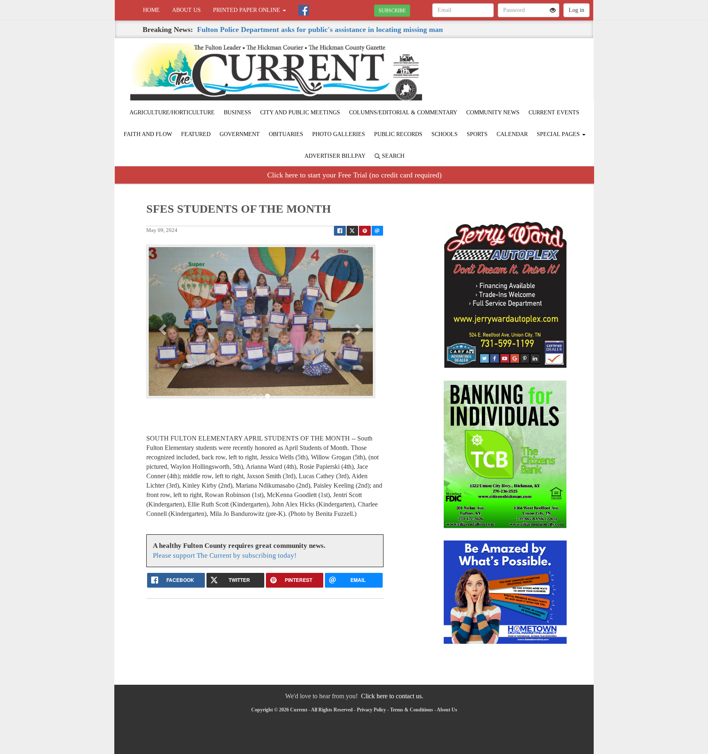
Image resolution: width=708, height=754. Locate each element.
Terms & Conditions (411, 710)
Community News (493, 112)
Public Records (398, 134)
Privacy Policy (371, 710)
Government (240, 134)
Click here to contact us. (392, 696)
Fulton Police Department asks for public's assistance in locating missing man (320, 29)
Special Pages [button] (559, 134)
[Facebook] (303, 10)
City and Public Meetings (300, 112)
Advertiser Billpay (334, 156)
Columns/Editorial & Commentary (403, 112)
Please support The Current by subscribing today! (225, 555)
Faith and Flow (148, 134)
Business (237, 112)
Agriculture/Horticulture (172, 112)
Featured (196, 134)
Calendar (512, 134)
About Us (186, 10)
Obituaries (286, 134)
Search (392, 156)
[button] (163, 329)
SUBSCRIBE (392, 11)
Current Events (554, 112)
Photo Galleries (338, 134)
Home (151, 10)
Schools (444, 134)
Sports (477, 134)
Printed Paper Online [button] (247, 10)
